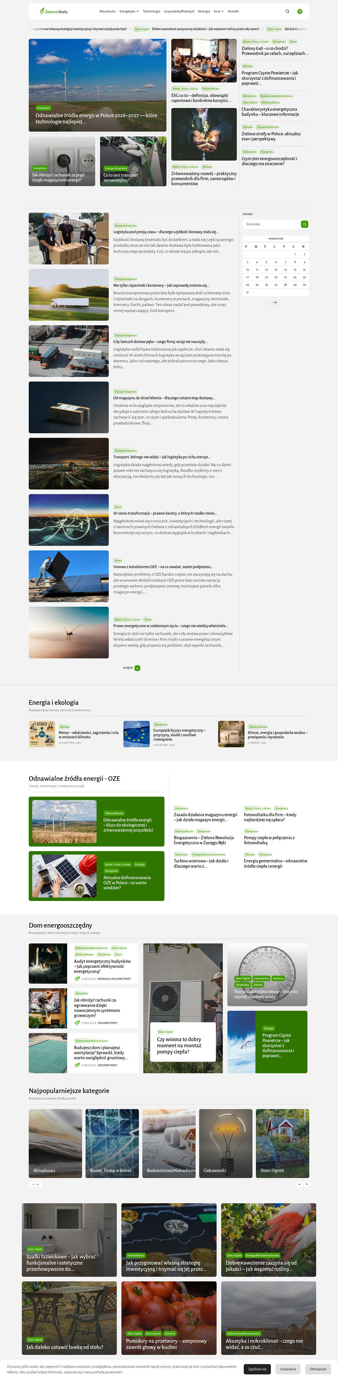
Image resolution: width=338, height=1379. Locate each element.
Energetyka (127, 11)
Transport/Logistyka (116, 168)
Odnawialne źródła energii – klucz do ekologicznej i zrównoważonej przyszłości (128, 825)
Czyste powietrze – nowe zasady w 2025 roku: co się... (275, 735)
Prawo (293, 41)
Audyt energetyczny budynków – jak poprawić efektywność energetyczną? (102, 966)
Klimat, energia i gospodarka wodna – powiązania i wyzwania (183, 735)
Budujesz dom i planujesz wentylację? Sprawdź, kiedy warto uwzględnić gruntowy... (101, 1052)
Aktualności (107, 11)
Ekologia (204, 11)
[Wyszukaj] (304, 224)
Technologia (151, 11)
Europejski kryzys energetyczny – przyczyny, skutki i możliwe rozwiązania (85, 735)
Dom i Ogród (144, 29)
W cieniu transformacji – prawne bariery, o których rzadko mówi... (165, 513)
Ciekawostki (250, 151)
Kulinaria (278, 978)
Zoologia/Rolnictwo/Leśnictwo (209, 854)
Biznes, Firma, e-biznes (185, 88)
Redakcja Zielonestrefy (114, 978)
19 (266, 277)
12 (266, 269)
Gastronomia (261, 978)
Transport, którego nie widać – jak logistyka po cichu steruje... (162, 457)
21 (285, 277)
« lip (275, 302)
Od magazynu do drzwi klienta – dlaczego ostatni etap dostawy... (164, 398)
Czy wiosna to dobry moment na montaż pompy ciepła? (179, 1045)
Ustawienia (288, 1369)
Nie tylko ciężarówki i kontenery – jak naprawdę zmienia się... (161, 285)
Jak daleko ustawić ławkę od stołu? (177, 29)
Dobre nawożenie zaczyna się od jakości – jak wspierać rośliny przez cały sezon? (75, 29)
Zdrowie (258, 984)
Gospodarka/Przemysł (179, 11)
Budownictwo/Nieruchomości (277, 96)
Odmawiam (318, 1369)
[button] (299, 1184)
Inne (217, 11)
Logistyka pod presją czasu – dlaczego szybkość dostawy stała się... (166, 232)
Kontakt (233, 11)
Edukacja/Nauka (271, 102)
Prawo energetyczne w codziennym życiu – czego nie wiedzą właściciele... (170, 626)
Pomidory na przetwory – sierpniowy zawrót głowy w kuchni (267, 29)
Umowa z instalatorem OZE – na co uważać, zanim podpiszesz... (163, 567)
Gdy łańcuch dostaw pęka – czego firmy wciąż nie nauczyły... (160, 342)
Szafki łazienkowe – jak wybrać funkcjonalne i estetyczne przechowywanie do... (60, 1263)
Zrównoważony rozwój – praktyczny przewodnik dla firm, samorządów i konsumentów (204, 178)
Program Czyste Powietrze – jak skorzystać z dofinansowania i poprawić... (270, 78)
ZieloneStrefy (107, 1023)
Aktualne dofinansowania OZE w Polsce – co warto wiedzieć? (127, 882)
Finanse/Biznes (211, 88)
